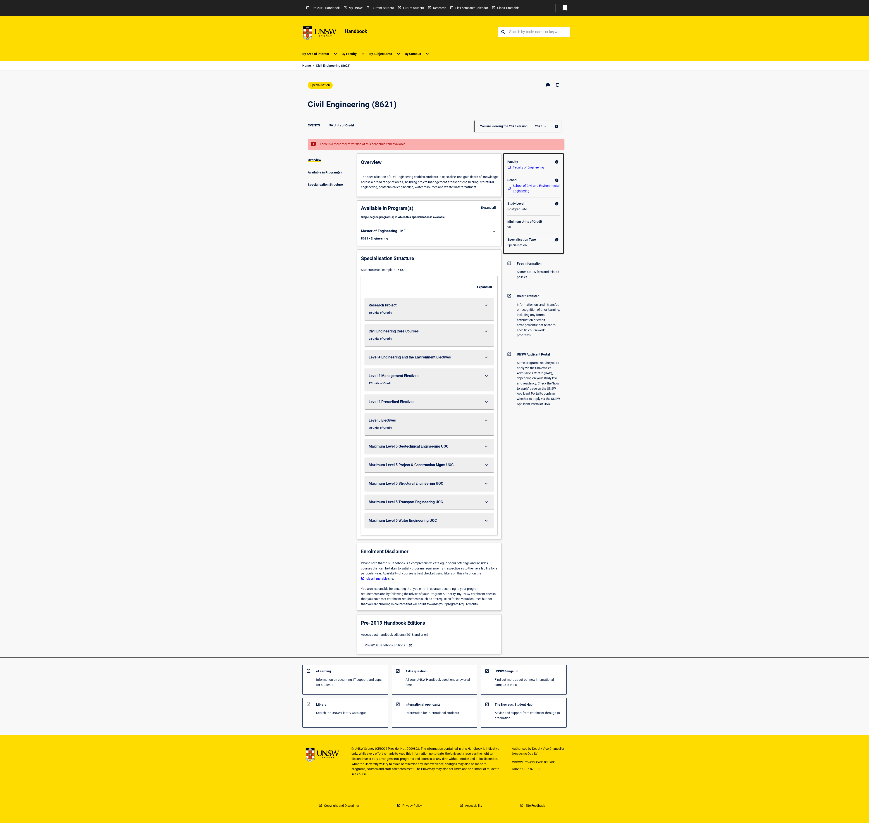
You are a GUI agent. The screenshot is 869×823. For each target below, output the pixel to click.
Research (439, 8)
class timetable (376, 578)
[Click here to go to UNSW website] (319, 34)
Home (306, 65)
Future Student (413, 8)
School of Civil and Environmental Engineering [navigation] (536, 188)
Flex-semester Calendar (471, 8)
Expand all (488, 207)
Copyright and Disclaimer (341, 805)
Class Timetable (508, 8)
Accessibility (473, 805)
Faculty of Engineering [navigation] (528, 167)
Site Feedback (535, 805)
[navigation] (388, 645)
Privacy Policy (412, 805)
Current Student (383, 8)
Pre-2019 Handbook (325, 8)
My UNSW (356, 8)
